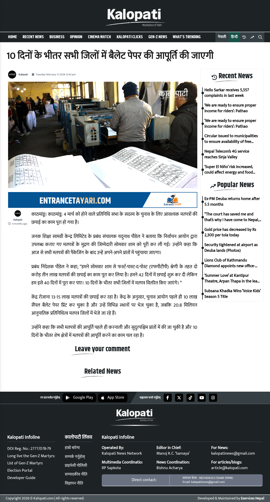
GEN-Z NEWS (157, 37)
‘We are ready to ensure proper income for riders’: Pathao (230, 108)
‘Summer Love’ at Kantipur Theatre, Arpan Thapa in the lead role (232, 278)
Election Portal (19, 470)
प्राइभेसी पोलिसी (76, 465)
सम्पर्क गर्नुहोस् (75, 456)
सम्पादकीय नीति (76, 474)
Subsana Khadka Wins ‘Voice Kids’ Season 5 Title (232, 294)
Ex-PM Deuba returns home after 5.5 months (232, 201)
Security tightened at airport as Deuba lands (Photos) (231, 248)
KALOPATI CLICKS (130, 37)
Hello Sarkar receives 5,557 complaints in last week (226, 93)
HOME (12, 37)
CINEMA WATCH (99, 37)
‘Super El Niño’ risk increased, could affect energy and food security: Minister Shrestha (228, 170)
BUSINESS (56, 37)
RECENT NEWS (33, 37)
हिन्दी (234, 37)
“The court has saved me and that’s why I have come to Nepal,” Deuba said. (232, 217)
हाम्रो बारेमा (72, 447)
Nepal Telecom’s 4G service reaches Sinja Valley (226, 154)
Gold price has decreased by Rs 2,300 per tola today (230, 232)
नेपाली (222, 37)
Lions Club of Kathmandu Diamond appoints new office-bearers (229, 263)
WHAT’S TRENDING (187, 37)
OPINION (76, 37)
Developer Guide (21, 477)
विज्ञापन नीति (74, 483)
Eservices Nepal (252, 498)
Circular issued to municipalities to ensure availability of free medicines (231, 139)
